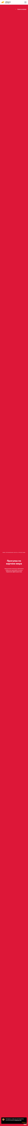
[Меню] (25, 2)
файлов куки (18, 1120)
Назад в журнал (21, 9)
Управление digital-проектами (14, 571)
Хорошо (24, 1122)
